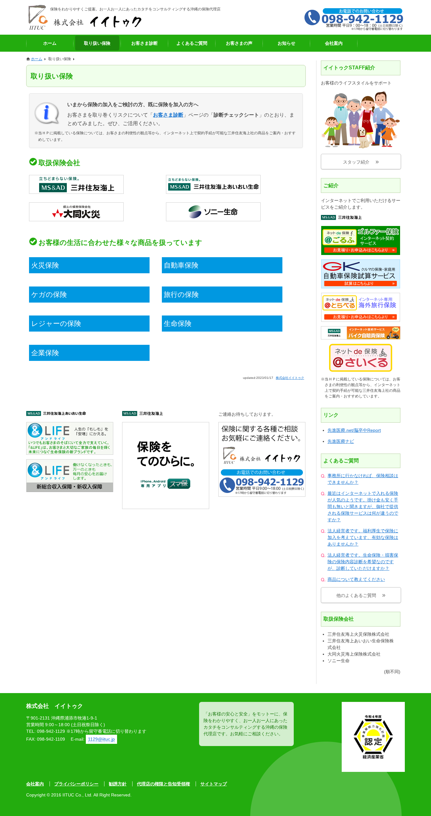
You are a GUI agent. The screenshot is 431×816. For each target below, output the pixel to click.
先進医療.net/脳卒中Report (354, 430)
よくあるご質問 (191, 43)
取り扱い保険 (97, 43)
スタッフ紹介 (356, 162)
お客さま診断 (144, 43)
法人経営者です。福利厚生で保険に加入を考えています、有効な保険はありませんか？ (363, 537)
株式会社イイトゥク (84, 17)
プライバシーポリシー (76, 783)
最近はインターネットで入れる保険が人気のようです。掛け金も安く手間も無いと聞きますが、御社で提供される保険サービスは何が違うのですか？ (363, 506)
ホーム (49, 43)
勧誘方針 (118, 783)
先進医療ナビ (341, 441)
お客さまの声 (239, 43)
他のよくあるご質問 (356, 595)
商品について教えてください (356, 579)
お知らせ (286, 43)
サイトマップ (213, 783)
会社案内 (334, 43)
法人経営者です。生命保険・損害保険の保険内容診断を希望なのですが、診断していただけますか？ (363, 562)
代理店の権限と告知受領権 (163, 783)
